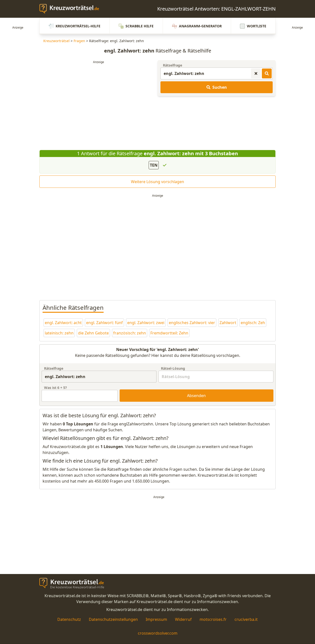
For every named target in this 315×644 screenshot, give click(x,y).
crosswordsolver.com (157, 633)
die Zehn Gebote (93, 333)
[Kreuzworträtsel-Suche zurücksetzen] (256, 73)
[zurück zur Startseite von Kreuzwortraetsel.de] (71, 9)
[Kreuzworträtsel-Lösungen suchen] (267, 73)
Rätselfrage (172, 65)
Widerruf (183, 619)
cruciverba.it (246, 619)
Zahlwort (228, 322)
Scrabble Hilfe (140, 26)
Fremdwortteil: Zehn (169, 333)
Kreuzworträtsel (56, 40)
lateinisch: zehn (59, 333)
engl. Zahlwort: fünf (104, 322)
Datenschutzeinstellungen (113, 619)
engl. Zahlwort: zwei (145, 322)
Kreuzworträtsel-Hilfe (78, 26)
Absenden (196, 395)
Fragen (79, 40)
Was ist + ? (55, 387)
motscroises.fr (213, 619)
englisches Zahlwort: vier (192, 322)
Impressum (156, 619)
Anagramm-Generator (200, 26)
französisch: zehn (129, 333)
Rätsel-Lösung (173, 368)
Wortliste (256, 26)
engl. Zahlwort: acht (63, 322)
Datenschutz (69, 619)
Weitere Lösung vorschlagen (157, 181)
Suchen (219, 87)
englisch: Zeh (253, 322)
